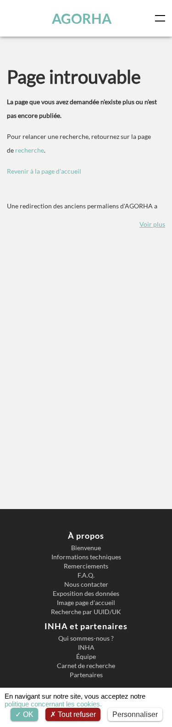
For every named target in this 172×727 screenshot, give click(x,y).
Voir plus (152, 224)
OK (27, 714)
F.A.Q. (86, 575)
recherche (29, 150)
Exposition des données (86, 593)
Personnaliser (135, 714)
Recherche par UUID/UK (86, 612)
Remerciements (86, 566)
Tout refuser (76, 714)
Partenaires (86, 675)
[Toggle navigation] (162, 18)
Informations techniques (86, 557)
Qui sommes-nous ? (86, 638)
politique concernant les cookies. (53, 704)
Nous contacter (86, 584)
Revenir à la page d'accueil (44, 171)
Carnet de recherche (86, 665)
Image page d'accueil (86, 602)
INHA (86, 647)
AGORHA (81, 18)
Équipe (86, 656)
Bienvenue (86, 548)
